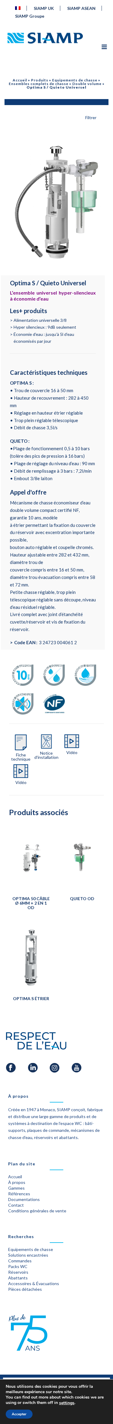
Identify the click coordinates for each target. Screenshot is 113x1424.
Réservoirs (18, 1272)
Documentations (24, 1199)
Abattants (18, 1277)
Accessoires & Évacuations (33, 1283)
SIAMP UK (44, 8)
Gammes (16, 1188)
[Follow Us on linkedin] (33, 1068)
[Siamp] (45, 38)
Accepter (19, 1414)
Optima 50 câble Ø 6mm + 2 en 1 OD (31, 903)
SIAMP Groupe (29, 16)
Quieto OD (82, 898)
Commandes (20, 1260)
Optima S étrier (31, 998)
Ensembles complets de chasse (38, 83)
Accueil (20, 80)
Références (19, 1193)
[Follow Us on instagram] (54, 1068)
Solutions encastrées (28, 1255)
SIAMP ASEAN (81, 8)
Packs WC (17, 1266)
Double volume (87, 83)
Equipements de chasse (74, 80)
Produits (39, 80)
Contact (16, 1205)
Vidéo (71, 752)
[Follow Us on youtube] (76, 1068)
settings (66, 1403)
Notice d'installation (46, 755)
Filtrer (90, 117)
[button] (96, 146)
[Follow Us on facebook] (11, 1068)
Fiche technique (20, 757)
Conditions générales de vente (37, 1210)
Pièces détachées (25, 1289)
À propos (16, 1182)
